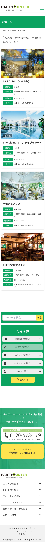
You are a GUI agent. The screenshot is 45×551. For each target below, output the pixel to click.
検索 (39, 317)
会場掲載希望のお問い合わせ (22, 528)
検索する (23, 379)
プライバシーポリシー (22, 531)
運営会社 (22, 534)
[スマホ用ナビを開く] (42, 8)
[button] (4, 63)
